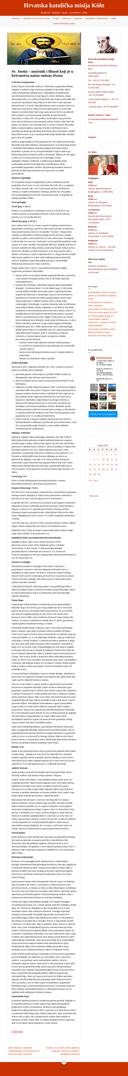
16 (99, 464)
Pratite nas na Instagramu (103, 414)
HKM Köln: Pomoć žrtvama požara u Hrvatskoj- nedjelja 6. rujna (102, 295)
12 (112, 459)
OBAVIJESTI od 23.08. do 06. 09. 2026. (36, 18)
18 (107, 464)
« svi (90, 480)
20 (116, 464)
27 (116, 469)
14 (90, 464)
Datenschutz (65, 1068)
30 (99, 474)
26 (112, 469)
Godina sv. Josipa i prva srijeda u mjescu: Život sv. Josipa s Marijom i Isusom (62, 1051)
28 (90, 474)
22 (95, 469)
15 (95, 464)
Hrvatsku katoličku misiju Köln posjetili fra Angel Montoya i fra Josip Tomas (101, 332)
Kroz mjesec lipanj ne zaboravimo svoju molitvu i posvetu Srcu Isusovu (24, 1051)
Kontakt (73, 1068)
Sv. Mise (56, 18)
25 (107, 469)
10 (103, 459)
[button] (94, 387)
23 (99, 469)
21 (90, 469)
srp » (96, 480)
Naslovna (16, 18)
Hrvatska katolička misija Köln (64, 5)
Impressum (55, 1068)
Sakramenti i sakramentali (96, 18)
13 (116, 459)
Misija (113, 18)
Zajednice (78, 18)
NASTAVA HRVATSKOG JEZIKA (64, 24)
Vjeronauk (66, 18)
